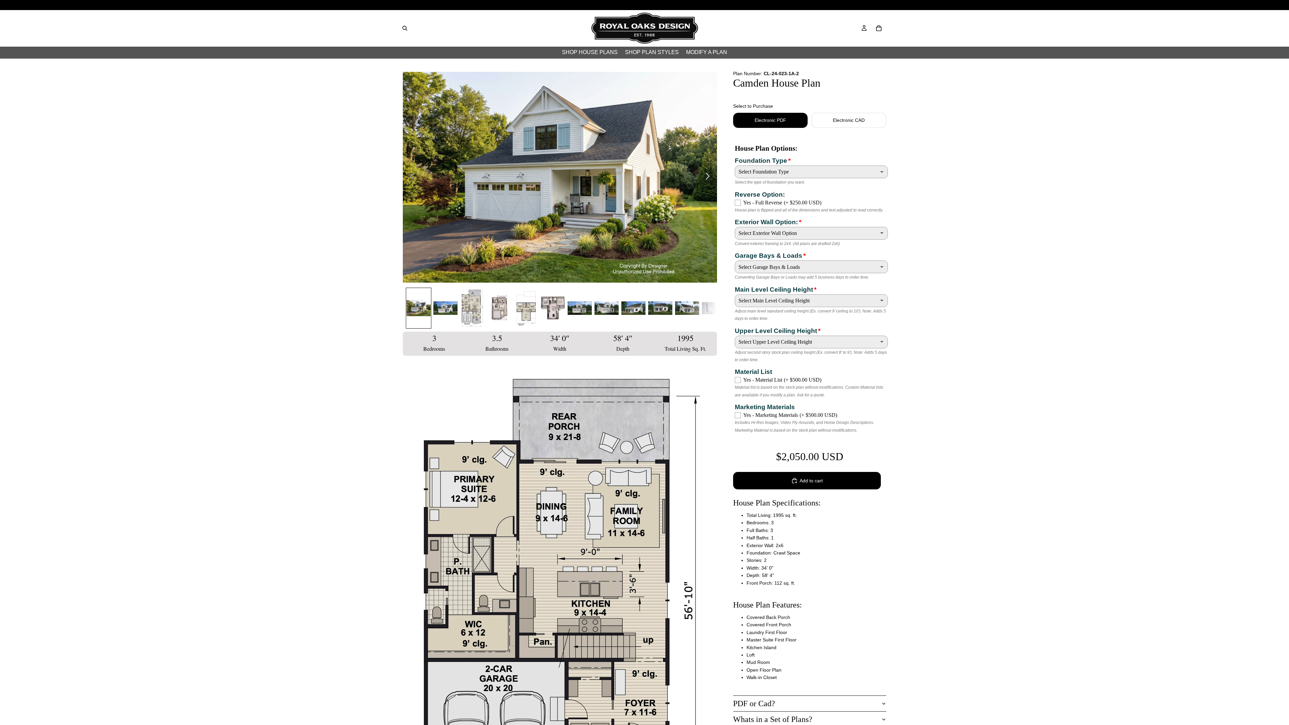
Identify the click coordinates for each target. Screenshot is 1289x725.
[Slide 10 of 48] (660, 308)
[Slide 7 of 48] (580, 308)
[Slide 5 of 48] (526, 308)
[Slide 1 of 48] (419, 308)
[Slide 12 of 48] (714, 308)
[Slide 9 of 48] (633, 308)
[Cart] (878, 28)
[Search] (404, 28)
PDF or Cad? (754, 703)
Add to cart (811, 480)
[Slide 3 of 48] (472, 308)
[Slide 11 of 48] (687, 308)
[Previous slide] (410, 177)
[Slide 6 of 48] (553, 308)
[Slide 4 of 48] (499, 308)
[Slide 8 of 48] (606, 308)
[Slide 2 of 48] (445, 308)
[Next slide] (709, 177)
